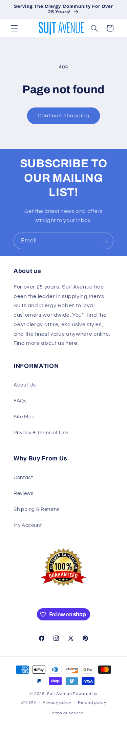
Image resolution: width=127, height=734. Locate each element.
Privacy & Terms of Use (41, 432)
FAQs (20, 400)
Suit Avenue (59, 694)
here (71, 343)
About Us (25, 385)
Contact (23, 477)
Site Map (24, 416)
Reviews (23, 493)
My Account (28, 525)
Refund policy (92, 703)
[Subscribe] (105, 241)
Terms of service (67, 713)
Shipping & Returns (36, 509)
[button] (14, 28)
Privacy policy (57, 703)
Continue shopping (63, 115)
